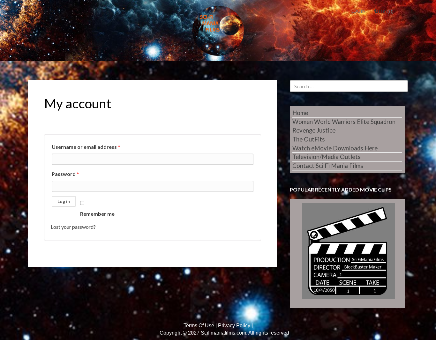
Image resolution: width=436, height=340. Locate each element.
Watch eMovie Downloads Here (335, 148)
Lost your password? (73, 227)
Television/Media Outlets (326, 156)
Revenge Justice (313, 130)
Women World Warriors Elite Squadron (343, 121)
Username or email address (86, 147)
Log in (63, 201)
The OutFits (308, 139)
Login (358, 11)
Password (65, 174)
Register (44, 11)
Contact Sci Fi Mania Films (327, 165)
